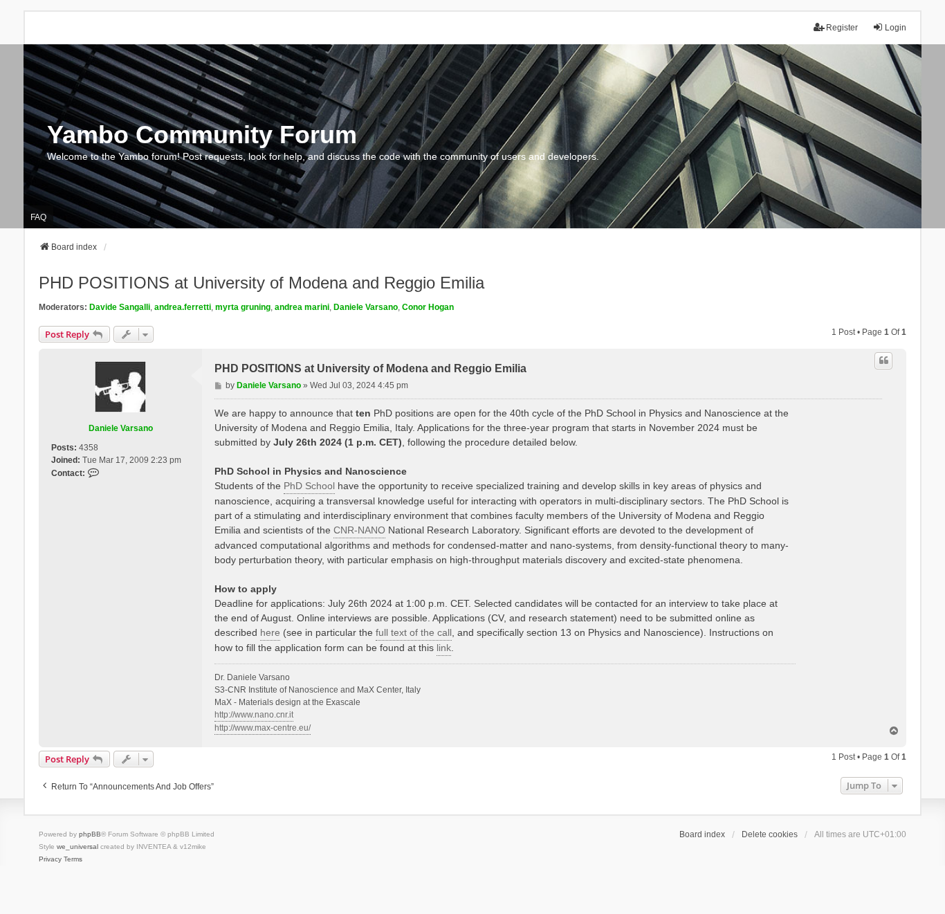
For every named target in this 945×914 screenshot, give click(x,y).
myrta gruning (242, 307)
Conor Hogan (428, 307)
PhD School (309, 485)
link (444, 647)
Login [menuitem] (895, 28)
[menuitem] (50, 859)
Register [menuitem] (842, 28)
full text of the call (414, 632)
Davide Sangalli (119, 307)
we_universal (77, 846)
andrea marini (302, 307)
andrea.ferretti (182, 307)
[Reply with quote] (883, 360)
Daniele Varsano (365, 307)
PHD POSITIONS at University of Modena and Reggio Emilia (261, 282)
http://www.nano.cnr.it (253, 715)
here (270, 632)
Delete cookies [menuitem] (770, 834)
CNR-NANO (359, 530)
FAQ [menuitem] (38, 217)
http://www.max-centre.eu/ (262, 728)
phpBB (90, 834)
